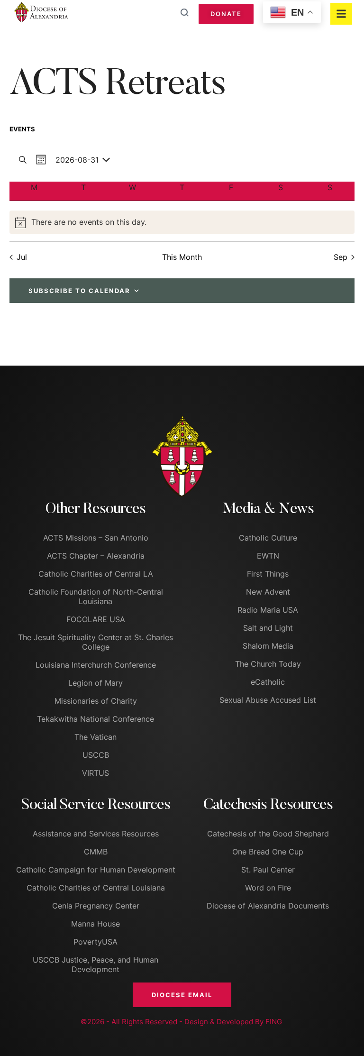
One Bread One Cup (267, 851)
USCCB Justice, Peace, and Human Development (95, 964)
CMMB (96, 851)
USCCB (95, 755)
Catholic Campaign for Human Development (95, 869)
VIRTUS (95, 773)
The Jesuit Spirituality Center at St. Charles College (95, 642)
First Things (268, 574)
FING (273, 1021)
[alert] (182, 222)
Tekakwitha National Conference (95, 719)
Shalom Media (268, 646)
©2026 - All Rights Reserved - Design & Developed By (173, 1021)
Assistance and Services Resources (96, 833)
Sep (340, 257)
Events (22, 129)
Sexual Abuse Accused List (267, 700)
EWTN (268, 555)
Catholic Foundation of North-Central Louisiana (95, 596)
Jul (22, 257)
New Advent (268, 592)
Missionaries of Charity (96, 701)
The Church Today (268, 664)
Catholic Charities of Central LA (95, 574)
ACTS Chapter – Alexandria (96, 555)
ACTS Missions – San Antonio (95, 537)
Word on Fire (268, 887)
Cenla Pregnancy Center (95, 905)
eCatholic (268, 682)
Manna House (95, 923)
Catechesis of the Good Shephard (268, 833)
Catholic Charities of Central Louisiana (96, 887)
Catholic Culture (268, 537)
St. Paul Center (268, 869)
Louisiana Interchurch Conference (96, 665)
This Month (182, 257)
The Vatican (95, 737)
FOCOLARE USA (95, 619)
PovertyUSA (95, 941)
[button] (182, 995)
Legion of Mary (95, 683)
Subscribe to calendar (79, 290)
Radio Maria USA (267, 610)
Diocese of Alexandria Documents (268, 905)
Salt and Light (268, 628)
